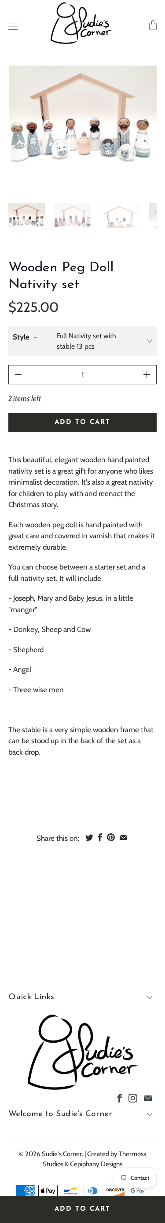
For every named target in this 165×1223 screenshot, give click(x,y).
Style (21, 336)
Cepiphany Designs (96, 1164)
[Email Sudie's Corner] (148, 1098)
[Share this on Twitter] (89, 837)
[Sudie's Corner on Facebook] (119, 1098)
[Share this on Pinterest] (111, 837)
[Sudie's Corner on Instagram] (132, 1098)
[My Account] (11, 26)
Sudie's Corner (62, 1154)
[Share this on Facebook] (100, 837)
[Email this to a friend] (123, 837)
